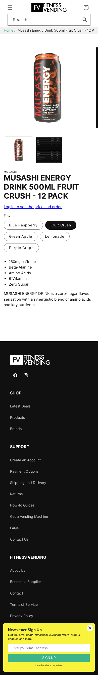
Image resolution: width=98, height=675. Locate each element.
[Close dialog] (90, 628)
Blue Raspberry (23, 225)
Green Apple (20, 236)
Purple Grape (21, 247)
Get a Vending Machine (29, 516)
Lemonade (54, 236)
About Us (17, 570)
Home (8, 30)
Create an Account (25, 460)
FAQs (14, 528)
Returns (16, 494)
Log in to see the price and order (33, 206)
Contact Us (19, 539)
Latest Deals (20, 406)
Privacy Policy (21, 616)
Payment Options (24, 471)
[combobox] (49, 19)
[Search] (84, 19)
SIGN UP (49, 658)
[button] (10, 7)
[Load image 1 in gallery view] (19, 150)
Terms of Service (24, 604)
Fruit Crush (61, 225)
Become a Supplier (25, 581)
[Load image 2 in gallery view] (49, 150)
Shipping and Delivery (28, 482)
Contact (16, 593)
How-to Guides (22, 505)
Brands (16, 429)
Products (17, 417)
